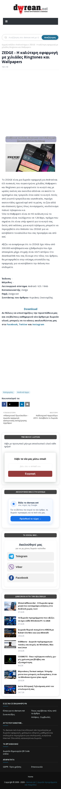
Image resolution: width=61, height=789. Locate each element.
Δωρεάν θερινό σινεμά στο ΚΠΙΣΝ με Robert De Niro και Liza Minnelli (36, 631)
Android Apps (22, 44)
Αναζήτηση (50, 37)
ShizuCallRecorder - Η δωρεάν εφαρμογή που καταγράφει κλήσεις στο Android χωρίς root (36, 606)
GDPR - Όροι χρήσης (12, 766)
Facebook (12, 324)
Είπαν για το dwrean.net (14, 710)
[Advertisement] (30, 103)
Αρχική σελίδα (8, 44)
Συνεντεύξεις (9, 714)
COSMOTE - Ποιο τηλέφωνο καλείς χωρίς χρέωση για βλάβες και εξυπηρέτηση (37, 659)
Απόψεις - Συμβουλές (40, 717)
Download (30, 309)
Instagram (38, 324)
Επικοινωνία (36, 766)
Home (30, 776)
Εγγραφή (30, 473)
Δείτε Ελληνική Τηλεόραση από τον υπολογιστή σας (36, 688)
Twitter (23, 324)
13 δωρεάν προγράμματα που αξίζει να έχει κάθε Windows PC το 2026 (36, 619)
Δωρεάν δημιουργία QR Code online (16, 752)
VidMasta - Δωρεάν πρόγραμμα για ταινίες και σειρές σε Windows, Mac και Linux (35, 644)
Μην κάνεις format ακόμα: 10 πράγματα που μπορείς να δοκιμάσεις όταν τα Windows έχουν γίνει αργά (37, 674)
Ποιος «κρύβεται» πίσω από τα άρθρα (43, 712)
